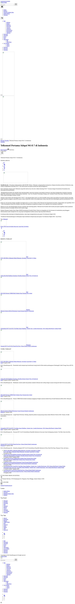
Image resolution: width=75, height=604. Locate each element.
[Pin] (4, 168)
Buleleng (8, 566)
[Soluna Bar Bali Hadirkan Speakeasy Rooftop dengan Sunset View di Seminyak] (13, 274)
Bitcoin (5, 520)
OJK (5, 528)
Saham (5, 527)
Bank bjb (6, 530)
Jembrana (8, 570)
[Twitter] (4, 165)
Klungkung (9, 573)
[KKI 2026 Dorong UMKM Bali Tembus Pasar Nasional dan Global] (13, 292)
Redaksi (5, 11)
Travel (5, 508)
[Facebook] (4, 532)
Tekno (7, 586)
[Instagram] (4, 535)
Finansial (6, 512)
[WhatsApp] (4, 170)
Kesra (5, 544)
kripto (5, 526)
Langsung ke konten (5, 1)
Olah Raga (6, 547)
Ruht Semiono (4, 149)
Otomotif (6, 510)
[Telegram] (4, 166)
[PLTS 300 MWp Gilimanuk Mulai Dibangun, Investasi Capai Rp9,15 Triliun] (13, 256)
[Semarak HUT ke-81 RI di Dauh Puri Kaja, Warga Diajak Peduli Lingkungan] (13, 344)
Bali (27, 256)
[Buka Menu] (2, 7)
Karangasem (9, 572)
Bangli (8, 565)
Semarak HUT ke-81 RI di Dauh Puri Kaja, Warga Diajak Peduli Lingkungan (19, 346)
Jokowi (5, 518)
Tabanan (8, 574)
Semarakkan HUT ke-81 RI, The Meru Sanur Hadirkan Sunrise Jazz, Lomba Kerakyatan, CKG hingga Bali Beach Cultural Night (31, 328)
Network (6, 500)
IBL (7, 582)
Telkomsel (5, 219)
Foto (5, 546)
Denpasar (28, 344)
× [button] (1, 557)
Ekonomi (6, 503)
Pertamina (6, 519)
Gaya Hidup (6, 511)
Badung (28, 309)
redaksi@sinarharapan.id (6, 485)
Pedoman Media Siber (9, 12)
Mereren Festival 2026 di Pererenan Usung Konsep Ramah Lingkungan (17, 311)
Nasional (6, 506)
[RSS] (4, 538)
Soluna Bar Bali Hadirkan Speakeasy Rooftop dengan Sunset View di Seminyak (19, 275)
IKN (5, 523)
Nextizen (6, 15)
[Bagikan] (2, 153)
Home (5, 9)
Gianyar (8, 569)
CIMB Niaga (7, 522)
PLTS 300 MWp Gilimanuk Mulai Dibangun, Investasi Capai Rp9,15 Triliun (18, 258)
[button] (15, 4)
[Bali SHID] (4, 2)
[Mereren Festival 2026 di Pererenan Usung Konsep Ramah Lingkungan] (13, 309)
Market (5, 507)
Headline (3, 142)
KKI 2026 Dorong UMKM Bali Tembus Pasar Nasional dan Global (16, 293)
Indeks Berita (7, 13)
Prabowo (6, 524)
